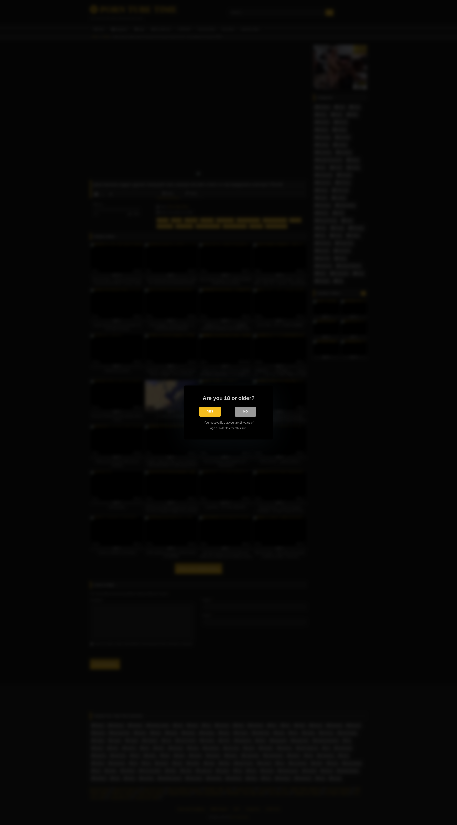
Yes (210, 411)
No (245, 411)
